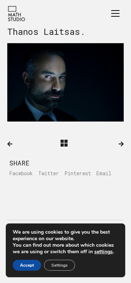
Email (103, 173)
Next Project (121, 144)
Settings (59, 265)
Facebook (21, 173)
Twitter (48, 173)
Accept (27, 265)
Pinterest (77, 173)
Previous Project (9, 144)
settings (103, 252)
